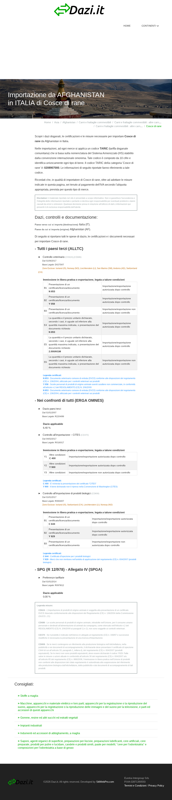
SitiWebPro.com (105, 781)
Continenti (149, 25)
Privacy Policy (156, 785)
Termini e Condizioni (135, 785)
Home (127, 25)
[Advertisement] (86, 54)
